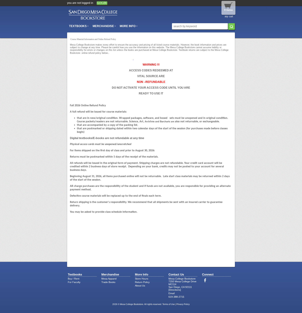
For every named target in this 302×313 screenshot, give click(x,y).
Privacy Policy (183, 304)
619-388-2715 (176, 296)
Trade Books (108, 282)
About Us (140, 285)
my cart (229, 16)
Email (171, 293)
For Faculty (74, 282)
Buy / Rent (73, 278)
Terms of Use (168, 304)
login (102, 2)
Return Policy (142, 282)
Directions (174, 289)
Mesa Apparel (109, 278)
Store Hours (141, 278)
